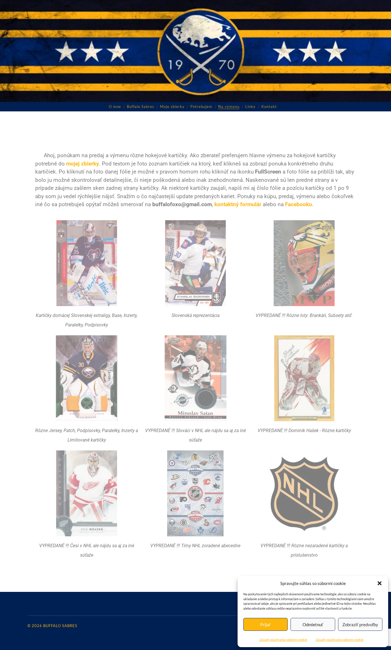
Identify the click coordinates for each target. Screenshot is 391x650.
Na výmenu (229, 106)
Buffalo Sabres (140, 106)
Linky (250, 106)
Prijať (265, 624)
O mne (115, 106)
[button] (379, 583)
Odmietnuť (313, 624)
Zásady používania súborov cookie (283, 639)
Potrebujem (201, 106)
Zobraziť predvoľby (360, 624)
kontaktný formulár (237, 204)
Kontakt (269, 106)
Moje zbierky (172, 106)
